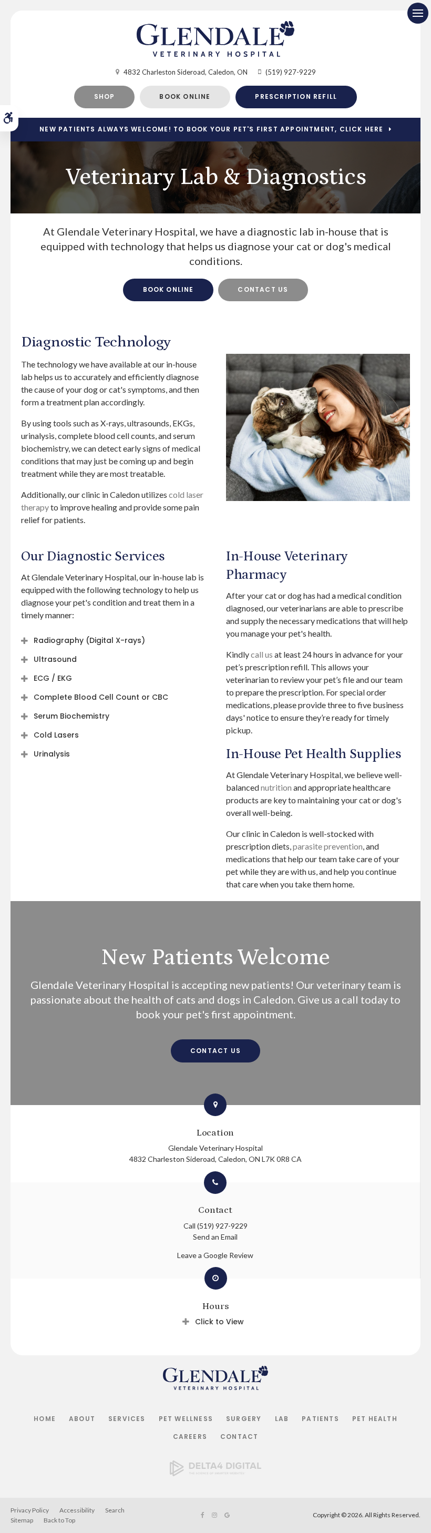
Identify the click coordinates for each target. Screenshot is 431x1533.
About (82, 1418)
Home (45, 1418)
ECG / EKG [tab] (53, 678)
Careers (190, 1436)
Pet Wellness (186, 1418)
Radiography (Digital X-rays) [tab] (89, 640)
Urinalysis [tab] (52, 754)
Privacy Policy (30, 1510)
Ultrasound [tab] (55, 659)
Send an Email (215, 1236)
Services (127, 1418)
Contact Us (263, 289)
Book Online (184, 96)
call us (262, 654)
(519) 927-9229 (290, 72)
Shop (104, 96)
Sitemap (22, 1520)
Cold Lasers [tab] (56, 735)
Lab (282, 1418)
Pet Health (374, 1418)
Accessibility (77, 1510)
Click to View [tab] (219, 1321)
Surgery (243, 1418)
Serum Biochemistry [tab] (71, 716)
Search (115, 1510)
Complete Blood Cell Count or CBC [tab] (101, 697)
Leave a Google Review (215, 1255)
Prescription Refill (296, 96)
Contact (239, 1436)
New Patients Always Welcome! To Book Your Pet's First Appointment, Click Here (211, 129)
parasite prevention (328, 846)
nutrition (276, 787)
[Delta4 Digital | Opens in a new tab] (215, 1473)
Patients (320, 1418)
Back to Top (59, 1520)
